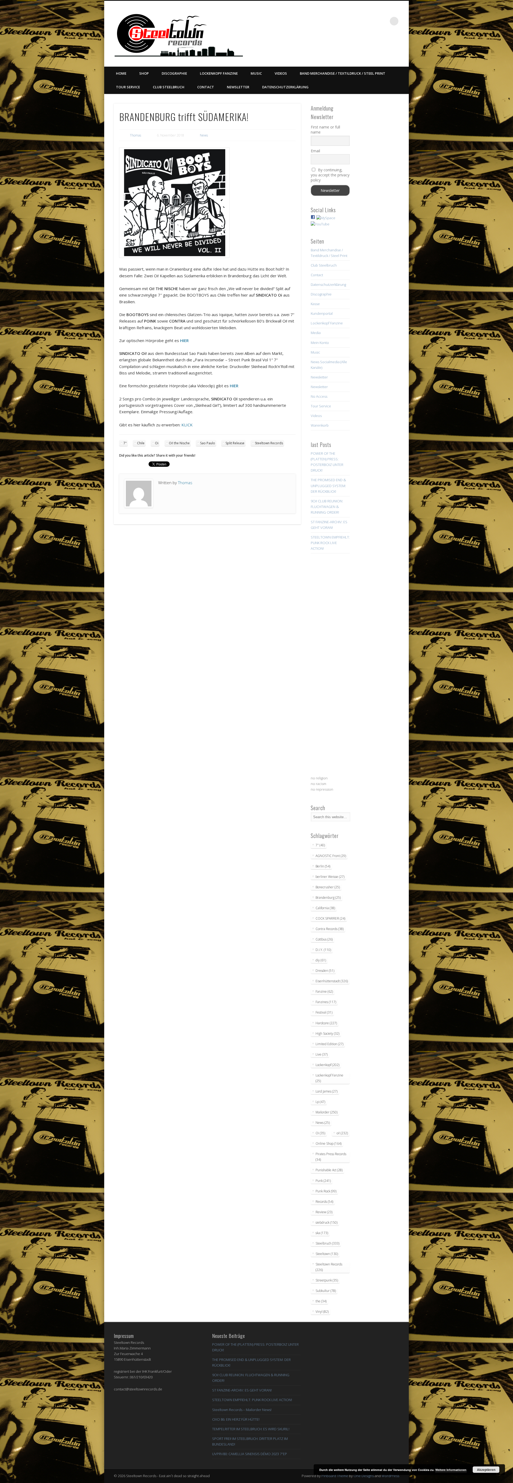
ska (322, 1233)
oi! (342, 1133)
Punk (323, 1180)
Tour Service (128, 87)
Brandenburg (328, 897)
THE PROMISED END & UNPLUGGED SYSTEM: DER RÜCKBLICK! (328, 485)
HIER (184, 340)
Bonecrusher (328, 887)
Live (322, 1054)
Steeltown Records (269, 443)
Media (316, 332)
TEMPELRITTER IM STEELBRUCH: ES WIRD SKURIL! (250, 1429)
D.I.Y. (323, 949)
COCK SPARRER (330, 918)
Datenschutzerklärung (285, 87)
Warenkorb (320, 425)
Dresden (325, 970)
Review (324, 1212)
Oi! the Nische (179, 443)
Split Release (235, 443)
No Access (319, 396)
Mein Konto (320, 342)
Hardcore (326, 1023)
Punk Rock (326, 1191)
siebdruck (326, 1222)
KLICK (187, 424)
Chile (141, 443)
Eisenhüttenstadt (332, 981)
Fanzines (326, 1002)
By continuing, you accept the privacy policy (330, 175)
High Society (327, 1033)
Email (315, 150)
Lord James (326, 1091)
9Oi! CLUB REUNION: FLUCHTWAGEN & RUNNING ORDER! (327, 507)
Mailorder (326, 1112)
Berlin (323, 866)
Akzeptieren (486, 1469)
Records (324, 1201)
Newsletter (238, 87)
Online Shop (328, 1143)
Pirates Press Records (331, 1157)
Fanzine (324, 991)
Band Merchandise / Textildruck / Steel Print (342, 73)
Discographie (174, 73)
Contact (205, 87)
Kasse (315, 303)
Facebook (339, 21)
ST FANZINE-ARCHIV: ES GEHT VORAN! (242, 1390)
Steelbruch (327, 1243)
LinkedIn (383, 21)
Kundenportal (322, 313)
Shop (144, 73)
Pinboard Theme (334, 1475)
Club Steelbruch (168, 87)
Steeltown (327, 1253)
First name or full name (325, 129)
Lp (320, 1101)
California (325, 908)
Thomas (135, 135)
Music (256, 73)
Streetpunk (327, 1280)
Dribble (372, 21)
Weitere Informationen (451, 1470)
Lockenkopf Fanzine (219, 73)
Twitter (350, 21)
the (321, 1301)
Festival (324, 1012)
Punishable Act (329, 1170)
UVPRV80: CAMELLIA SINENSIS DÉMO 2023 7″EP (249, 1453)
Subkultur (326, 1290)
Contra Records (330, 929)
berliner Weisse (330, 876)
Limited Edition (329, 1044)
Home (121, 73)
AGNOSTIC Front (331, 856)
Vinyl (322, 1311)
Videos (281, 73)
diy (321, 960)
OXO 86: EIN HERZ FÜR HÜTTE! (235, 1419)
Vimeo (361, 21)
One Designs (363, 1475)
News (204, 135)
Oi (156, 443)
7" (125, 443)
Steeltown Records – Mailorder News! (241, 1409)
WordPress (390, 1475)
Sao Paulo (207, 443)
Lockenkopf (327, 1065)
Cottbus (324, 939)
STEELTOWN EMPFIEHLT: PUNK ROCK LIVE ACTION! (330, 543)
